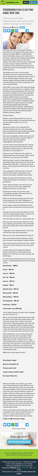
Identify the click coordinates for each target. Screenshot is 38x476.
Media (31, 453)
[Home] (3, 2)
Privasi (30, 455)
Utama (7, 453)
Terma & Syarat (22, 455)
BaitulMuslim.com (12, 2)
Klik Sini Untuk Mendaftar (19, 442)
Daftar (34, 2)
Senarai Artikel (20, 428)
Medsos (20, 453)
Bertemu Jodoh (11, 455)
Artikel (26, 453)
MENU (26, 2)
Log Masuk (13, 453)
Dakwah (22, 27)
